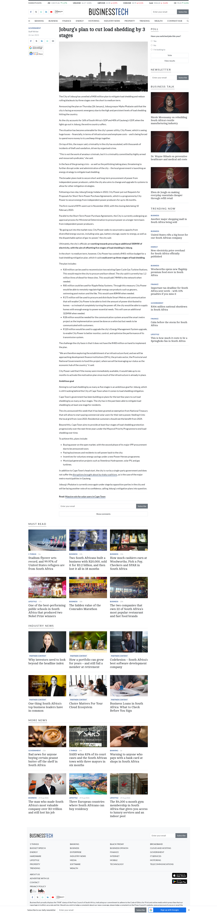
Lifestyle (32, 601)
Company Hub (174, 21)
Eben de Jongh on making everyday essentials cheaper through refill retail (166, 195)
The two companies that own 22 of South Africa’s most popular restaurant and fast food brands (126, 611)
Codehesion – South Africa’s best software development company (129, 663)
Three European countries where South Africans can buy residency (86, 805)
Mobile (114, 860)
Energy (80, 21)
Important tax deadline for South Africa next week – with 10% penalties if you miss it (169, 290)
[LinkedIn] (46, 11)
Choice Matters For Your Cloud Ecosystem (86, 705)
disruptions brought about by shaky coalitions (95, 474)
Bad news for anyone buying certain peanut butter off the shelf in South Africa (43, 760)
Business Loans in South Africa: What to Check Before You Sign (126, 707)
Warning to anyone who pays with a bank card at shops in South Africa (126, 758)
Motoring (93, 21)
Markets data (35, 3)
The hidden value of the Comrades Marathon (85, 607)
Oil (175, 3)
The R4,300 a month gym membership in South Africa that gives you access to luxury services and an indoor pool (129, 809)
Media (73, 860)
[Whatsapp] (41, 11)
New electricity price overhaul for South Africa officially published (168, 253)
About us (35, 874)
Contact (34, 882)
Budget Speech (38, 848)
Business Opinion (119, 848)
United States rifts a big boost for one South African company (169, 236)
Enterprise (75, 852)
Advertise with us (39, 878)
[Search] (188, 20)
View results (169, 61)
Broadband (156, 844)
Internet (114, 856)
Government (34, 28)
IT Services (155, 856)
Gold (151, 3)
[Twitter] (36, 11)
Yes (154, 41)
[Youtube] (51, 11)
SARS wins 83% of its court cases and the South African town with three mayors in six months (88, 760)
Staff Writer (33, 31)
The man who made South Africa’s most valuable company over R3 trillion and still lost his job (45, 807)
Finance (66, 21)
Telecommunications (161, 864)
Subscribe (183, 12)
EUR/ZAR (127, 3)
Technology (117, 864)
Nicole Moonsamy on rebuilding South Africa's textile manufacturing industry (169, 120)
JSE (49, 3)
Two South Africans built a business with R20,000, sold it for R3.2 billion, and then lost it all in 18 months (88, 563)
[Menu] (29, 20)
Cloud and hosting (160, 848)
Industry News (112, 21)
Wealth (158, 21)
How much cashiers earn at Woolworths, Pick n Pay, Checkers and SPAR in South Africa (128, 563)
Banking (39, 21)
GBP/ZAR (101, 3)
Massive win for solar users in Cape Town (85, 496)
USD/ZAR (77, 3)
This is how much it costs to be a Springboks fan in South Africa (169, 339)
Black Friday (117, 844)
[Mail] (52, 41)
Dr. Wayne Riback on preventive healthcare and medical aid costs (169, 158)
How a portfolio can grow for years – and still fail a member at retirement (86, 663)
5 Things (32, 554)
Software (75, 864)
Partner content (37, 656)
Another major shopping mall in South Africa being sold (169, 221)
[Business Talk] (59, 11)
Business (53, 21)
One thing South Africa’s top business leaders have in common (45, 707)
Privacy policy (38, 886)
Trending (145, 21)
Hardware (35, 856)
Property (130, 21)
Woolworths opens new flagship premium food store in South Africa (169, 272)
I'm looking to (159, 49)
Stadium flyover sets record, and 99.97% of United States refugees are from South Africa (46, 563)
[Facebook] (30, 11)
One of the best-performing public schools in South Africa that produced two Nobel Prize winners (47, 611)
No (154, 45)
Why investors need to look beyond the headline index (47, 661)
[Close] (189, 910)
